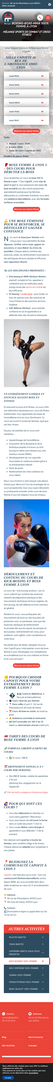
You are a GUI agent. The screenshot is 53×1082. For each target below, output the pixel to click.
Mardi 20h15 (14, 103)
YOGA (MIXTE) (16, 944)
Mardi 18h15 (14, 85)
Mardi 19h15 (14, 94)
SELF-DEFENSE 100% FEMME (23, 968)
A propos (32, 1045)
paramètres (33, 1073)
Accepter (8, 1078)
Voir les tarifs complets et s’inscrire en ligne (27, 792)
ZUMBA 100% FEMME (20, 975)
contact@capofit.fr (10, 1017)
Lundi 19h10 (14, 76)
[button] (26, 76)
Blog (4, 1037)
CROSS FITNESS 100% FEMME (24, 982)
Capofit (7, 874)
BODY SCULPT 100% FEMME (23, 989)
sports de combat (34, 287)
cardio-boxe (26, 294)
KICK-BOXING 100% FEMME (23, 961)
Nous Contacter (35, 1037)
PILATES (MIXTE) (17, 937)
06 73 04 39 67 (8, 1020)
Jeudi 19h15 (14, 120)
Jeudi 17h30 (14, 111)
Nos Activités (8, 1045)
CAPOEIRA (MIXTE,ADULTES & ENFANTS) (24, 953)
